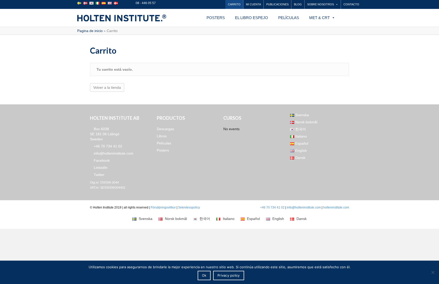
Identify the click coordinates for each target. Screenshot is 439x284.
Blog (298, 4)
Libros (162, 136)
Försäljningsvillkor (163, 207)
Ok (204, 275)
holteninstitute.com (336, 207)
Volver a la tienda (107, 87)
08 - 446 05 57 (145, 3)
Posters (216, 18)
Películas (288, 18)
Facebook (101, 160)
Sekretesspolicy (189, 207)
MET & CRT (319, 18)
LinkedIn (100, 168)
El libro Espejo (251, 18)
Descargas (165, 129)
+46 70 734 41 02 (107, 146)
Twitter (98, 175)
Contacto (351, 4)
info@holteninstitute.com (113, 153)
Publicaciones (277, 4)
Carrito (234, 4)
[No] (432, 272)
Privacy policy (228, 275)
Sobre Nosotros (320, 4)
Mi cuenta (253, 4)
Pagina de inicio (90, 31)
